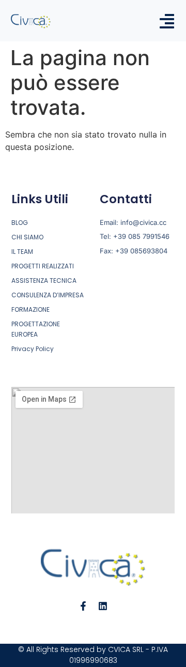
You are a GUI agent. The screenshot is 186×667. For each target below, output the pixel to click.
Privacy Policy (32, 348)
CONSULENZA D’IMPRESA (47, 295)
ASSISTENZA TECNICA (43, 280)
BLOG (19, 222)
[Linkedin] (102, 606)
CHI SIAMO (27, 237)
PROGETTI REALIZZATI (42, 266)
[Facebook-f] (83, 606)
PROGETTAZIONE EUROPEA (35, 329)
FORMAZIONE (30, 309)
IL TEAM (22, 251)
